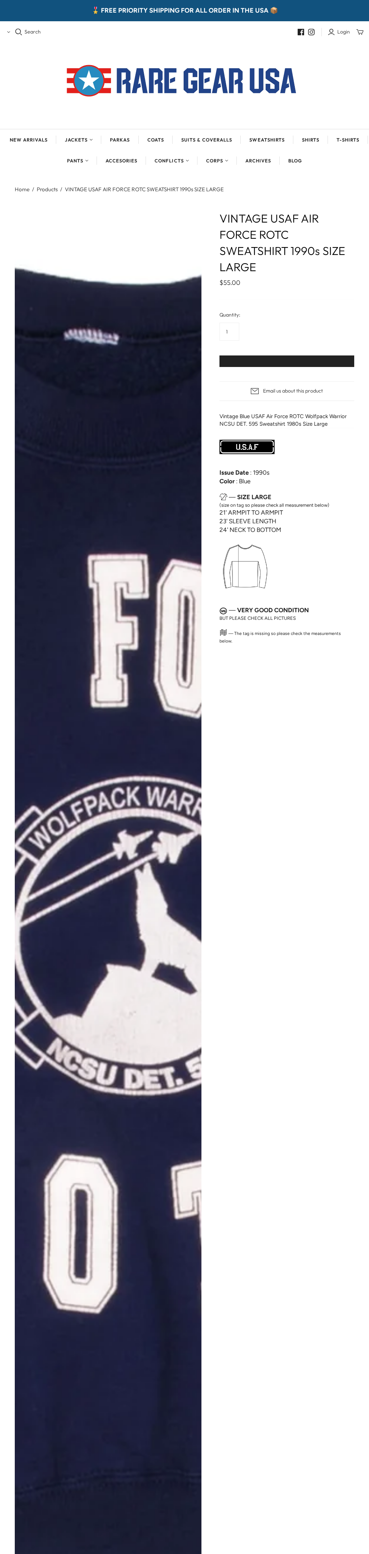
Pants (75, 161)
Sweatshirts (266, 140)
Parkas (120, 140)
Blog (295, 161)
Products (47, 189)
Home (22, 189)
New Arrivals (29, 140)
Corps (214, 161)
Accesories (121, 161)
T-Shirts (348, 140)
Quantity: (229, 315)
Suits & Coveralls (206, 140)
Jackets (76, 140)
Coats (155, 140)
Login (343, 31)
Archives (258, 161)
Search (33, 31)
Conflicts (169, 161)
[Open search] (18, 32)
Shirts (310, 140)
